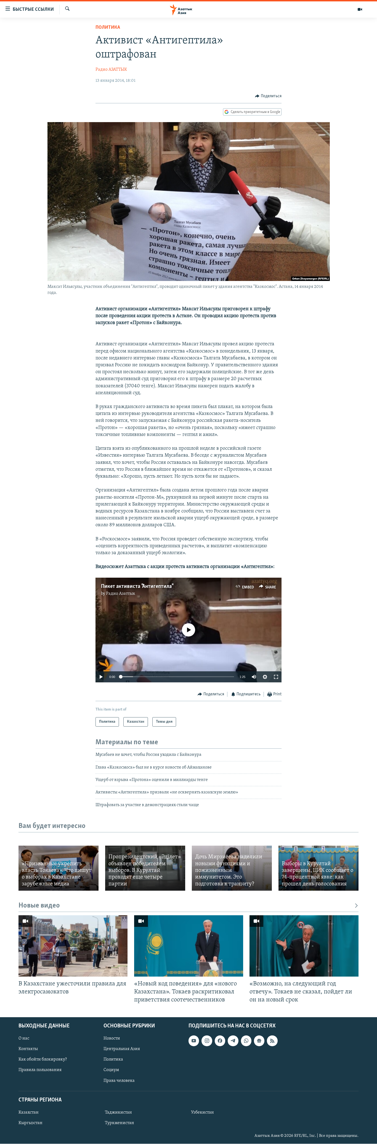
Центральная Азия (121, 1049)
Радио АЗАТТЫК (111, 69)
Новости (111, 1039)
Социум (111, 1070)
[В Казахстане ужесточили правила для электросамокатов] (73, 946)
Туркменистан (119, 1123)
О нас (23, 1039)
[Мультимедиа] (360, 9)
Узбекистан (202, 1112)
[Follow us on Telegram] (233, 1041)
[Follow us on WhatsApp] (246, 1041)
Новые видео (39, 905)
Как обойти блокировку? (42, 1060)
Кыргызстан (30, 1123)
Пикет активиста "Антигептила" (137, 586)
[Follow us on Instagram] (206, 1041)
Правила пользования (40, 1070)
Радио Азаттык (120, 593)
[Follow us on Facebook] (220, 1041)
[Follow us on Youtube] (194, 1041)
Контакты (28, 1049)
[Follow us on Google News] (259, 1041)
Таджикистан (118, 1112)
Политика (107, 27)
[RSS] (272, 1041)
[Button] (268, 96)
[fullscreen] (276, 676)
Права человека (119, 1081)
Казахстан (28, 1112)
